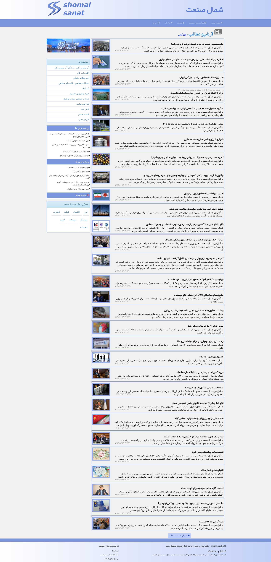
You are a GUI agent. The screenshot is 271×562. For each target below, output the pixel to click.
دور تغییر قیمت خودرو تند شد (77, 140)
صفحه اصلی (216, 23)
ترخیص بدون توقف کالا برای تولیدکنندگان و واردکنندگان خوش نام (73, 183)
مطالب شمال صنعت (196, 23)
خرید (62, 219)
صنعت (180, 23)
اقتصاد (76, 212)
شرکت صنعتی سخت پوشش (76, 99)
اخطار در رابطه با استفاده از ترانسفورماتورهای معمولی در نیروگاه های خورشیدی (69, 135)
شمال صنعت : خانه (178, 535)
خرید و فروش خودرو (79, 93)
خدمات (84, 227)
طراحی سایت (82, 104)
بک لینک (85, 88)
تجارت (56, 212)
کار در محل (84, 119)
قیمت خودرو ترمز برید (80, 171)
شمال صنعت (204, 9)
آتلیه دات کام (83, 73)
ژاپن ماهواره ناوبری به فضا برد (78, 167)
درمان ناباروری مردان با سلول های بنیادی (74, 155)
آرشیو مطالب (201, 34)
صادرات (167, 23)
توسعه (72, 219)
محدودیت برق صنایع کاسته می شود (76, 151)
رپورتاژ (155, 23)
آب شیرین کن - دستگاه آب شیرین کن (71, 68)
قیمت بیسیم (83, 114)
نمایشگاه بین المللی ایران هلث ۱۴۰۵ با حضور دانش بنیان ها (70, 146)
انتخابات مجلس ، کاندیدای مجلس (74, 83)
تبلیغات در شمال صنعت (109, 555)
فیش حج (85, 109)
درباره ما (115, 551)
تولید (66, 212)
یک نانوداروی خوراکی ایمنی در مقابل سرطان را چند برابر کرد (69, 177)
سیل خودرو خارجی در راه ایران (78, 189)
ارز (86, 212)
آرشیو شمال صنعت (111, 558)
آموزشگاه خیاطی (81, 78)
